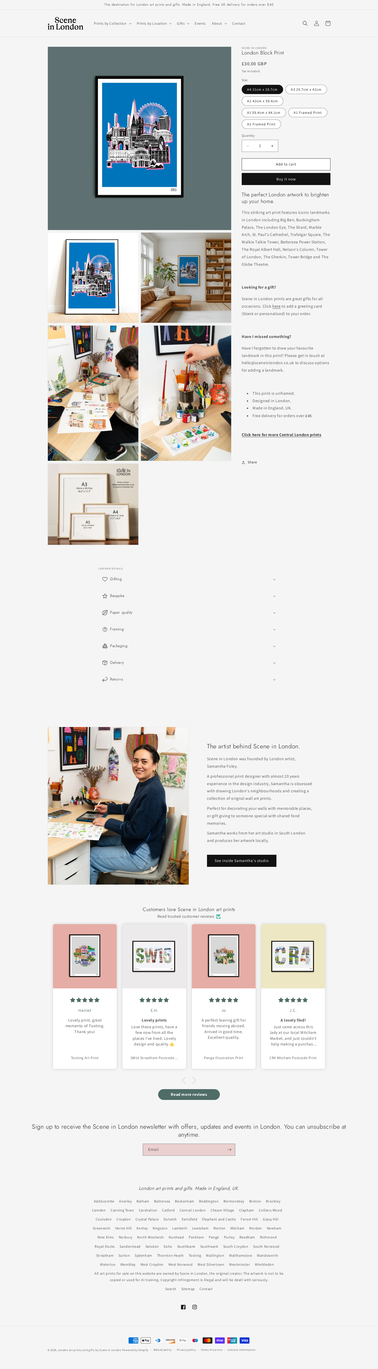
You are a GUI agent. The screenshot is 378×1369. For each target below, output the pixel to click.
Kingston (160, 1228)
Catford (168, 1210)
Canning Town (122, 1210)
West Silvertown (210, 1264)
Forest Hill (249, 1219)
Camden (99, 1210)
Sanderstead (130, 1246)
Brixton (255, 1201)
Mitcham (237, 1228)
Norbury (125, 1237)
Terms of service (211, 1350)
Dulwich (170, 1219)
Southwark (209, 1246)
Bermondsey (233, 1201)
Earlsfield (189, 1219)
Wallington (215, 1255)
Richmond (268, 1237)
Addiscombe (104, 1201)
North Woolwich (150, 1237)
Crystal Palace (147, 1219)
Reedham (247, 1237)
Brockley (273, 1201)
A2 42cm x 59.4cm (262, 101)
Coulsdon (104, 1219)
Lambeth (179, 1228)
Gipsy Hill (270, 1219)
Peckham (196, 1237)
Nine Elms (105, 1237)
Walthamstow (240, 1255)
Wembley (128, 1264)
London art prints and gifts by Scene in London (89, 1350)
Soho (168, 1246)
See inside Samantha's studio (242, 860)
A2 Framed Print (261, 124)
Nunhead (176, 1237)
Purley (229, 1237)
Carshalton (148, 1210)
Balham (143, 1201)
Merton (219, 1228)
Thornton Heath (170, 1255)
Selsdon (152, 1246)
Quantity (248, 136)
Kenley (142, 1228)
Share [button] (252, 462)
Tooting (195, 1255)
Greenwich (101, 1228)
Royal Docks (105, 1246)
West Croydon (152, 1264)
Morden (255, 1228)
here (276, 306)
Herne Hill (123, 1228)
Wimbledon (264, 1264)
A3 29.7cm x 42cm (306, 89)
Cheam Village (222, 1210)
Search (170, 1289)
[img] (85, 1000)
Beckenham (184, 1201)
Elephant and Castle (219, 1219)
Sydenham (143, 1255)
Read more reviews (189, 1094)
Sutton (124, 1255)
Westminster (239, 1264)
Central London (192, 1210)
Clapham (246, 1210)
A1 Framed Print (308, 113)
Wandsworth (267, 1255)
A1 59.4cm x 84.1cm (264, 113)
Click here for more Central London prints (281, 435)
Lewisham (200, 1228)
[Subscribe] (229, 1150)
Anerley (125, 1201)
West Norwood (180, 1264)
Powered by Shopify (135, 1350)
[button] (112, 23)
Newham (274, 1228)
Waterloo (107, 1264)
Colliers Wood (270, 1210)
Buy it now (286, 179)
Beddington (209, 1201)
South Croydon (235, 1246)
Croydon (123, 1219)
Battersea (162, 1201)
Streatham (105, 1255)
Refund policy (163, 1350)
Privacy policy (186, 1350)
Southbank (186, 1246)
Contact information (241, 1350)
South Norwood (266, 1246)
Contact (206, 1289)
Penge (214, 1237)
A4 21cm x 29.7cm (262, 89)
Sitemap (188, 1289)
